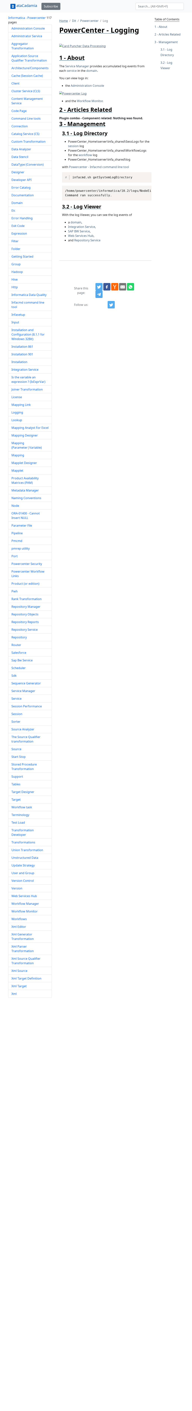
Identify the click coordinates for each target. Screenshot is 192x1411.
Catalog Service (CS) (25, 134)
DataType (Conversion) (27, 164)
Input (15, 322)
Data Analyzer (21, 149)
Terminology (20, 815)
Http (14, 287)
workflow (85, 155)
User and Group (22, 873)
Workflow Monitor (24, 911)
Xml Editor (18, 927)
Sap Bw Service (22, 660)
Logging (17, 412)
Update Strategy (23, 865)
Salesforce (18, 653)
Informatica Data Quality (28, 295)
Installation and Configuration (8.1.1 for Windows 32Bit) (28, 334)
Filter (15, 241)
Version (16, 888)
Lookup (16, 420)
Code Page (19, 111)
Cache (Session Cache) (27, 76)
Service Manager (23, 691)
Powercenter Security (26, 564)
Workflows (19, 919)
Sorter (15, 722)
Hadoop (17, 272)
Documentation (22, 195)
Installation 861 (22, 347)
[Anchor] (87, 58)
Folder (15, 249)
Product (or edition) (25, 584)
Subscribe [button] (51, 6)
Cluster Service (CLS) (25, 91)
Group (16, 264)
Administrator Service (26, 36)
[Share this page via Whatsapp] (130, 286)
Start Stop (18, 757)
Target (16, 799)
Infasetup (18, 315)
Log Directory (167, 52)
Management (168, 42)
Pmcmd (16, 541)
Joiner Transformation (27, 389)
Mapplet (17, 470)
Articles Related (170, 34)
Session (16, 714)
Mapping (17, 455)
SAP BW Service (79, 231)
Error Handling (22, 218)
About (163, 27)
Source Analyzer (22, 729)
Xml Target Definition (26, 978)
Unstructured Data (24, 858)
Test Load (18, 822)
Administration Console (28, 28)
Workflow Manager (25, 904)
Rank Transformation (26, 599)
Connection (19, 126)
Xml (14, 994)
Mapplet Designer (24, 463)
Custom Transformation (28, 141)
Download (144, 175)
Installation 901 (22, 354)
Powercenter (89, 21)
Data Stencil (19, 157)
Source (16, 749)
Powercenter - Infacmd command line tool (99, 167)
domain (91, 71)
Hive (14, 279)
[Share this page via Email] (122, 286)
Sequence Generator (26, 683)
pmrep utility (20, 548)
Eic (13, 210)
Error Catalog (21, 187)
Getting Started (22, 256)
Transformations (23, 842)
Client (15, 83)
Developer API (21, 180)
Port (14, 556)
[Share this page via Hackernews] (114, 286)
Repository (19, 637)
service (72, 71)
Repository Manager (25, 607)
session (73, 146)
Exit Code (18, 226)
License (16, 397)
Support (17, 776)
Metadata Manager (25, 490)
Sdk (14, 676)
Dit (74, 21)
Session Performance (26, 706)
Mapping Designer (24, 435)
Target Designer (22, 792)
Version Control (22, 881)
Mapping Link (21, 405)
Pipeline (17, 533)
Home (63, 21)
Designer (17, 172)
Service (16, 699)
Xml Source (19, 971)
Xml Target (19, 986)
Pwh (14, 591)
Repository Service (24, 630)
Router (16, 645)
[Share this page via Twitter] (99, 286)
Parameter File (21, 525)
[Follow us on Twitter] (111, 304)
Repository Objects (24, 614)
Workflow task (21, 807)
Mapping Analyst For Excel (30, 428)
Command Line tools (26, 118)
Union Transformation (27, 850)
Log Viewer (166, 65)
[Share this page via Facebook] (106, 286)
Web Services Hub (24, 896)
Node (15, 506)
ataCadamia (26, 5)
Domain (17, 203)
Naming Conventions (26, 498)
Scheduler (18, 668)
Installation (19, 362)
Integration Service (24, 370)
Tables (15, 784)
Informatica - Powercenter (27, 18)
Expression (19, 233)
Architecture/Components (30, 68)
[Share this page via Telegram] (99, 294)
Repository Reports (25, 622)
